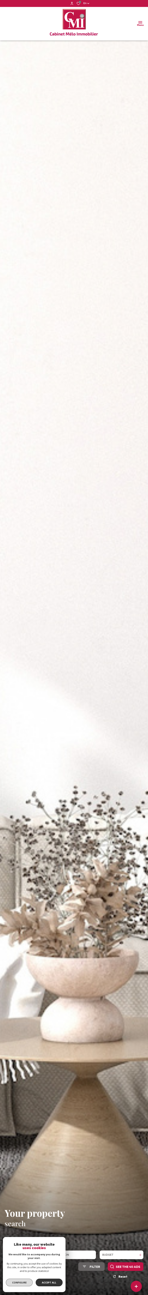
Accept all (49, 1282)
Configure (19, 1282)
